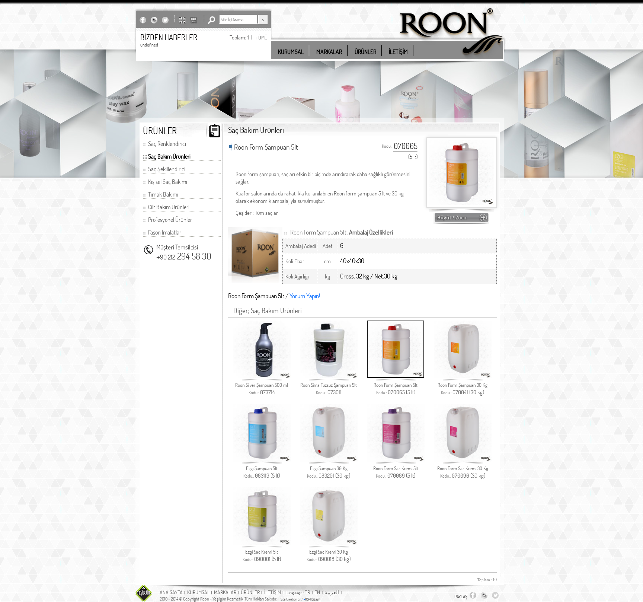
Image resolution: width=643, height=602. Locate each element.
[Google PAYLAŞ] (154, 20)
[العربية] (193, 20)
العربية (331, 592)
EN (317, 592)
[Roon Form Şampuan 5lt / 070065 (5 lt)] (461, 220)
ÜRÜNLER (250, 592)
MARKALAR (225, 592)
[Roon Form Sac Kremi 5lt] (396, 459)
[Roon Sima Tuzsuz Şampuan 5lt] (329, 376)
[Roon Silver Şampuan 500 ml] (262, 376)
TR (307, 592)
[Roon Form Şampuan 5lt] (395, 375)
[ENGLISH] (182, 20)
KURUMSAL (198, 592)
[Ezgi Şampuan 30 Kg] (329, 459)
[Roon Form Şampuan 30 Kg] (463, 376)
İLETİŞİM (272, 592)
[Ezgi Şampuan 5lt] (262, 459)
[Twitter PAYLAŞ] (165, 20)
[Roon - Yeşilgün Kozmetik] (451, 59)
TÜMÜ (262, 37)
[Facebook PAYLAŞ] (142, 20)
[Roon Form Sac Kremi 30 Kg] (463, 459)
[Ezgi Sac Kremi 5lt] (262, 543)
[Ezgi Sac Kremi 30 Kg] (329, 543)
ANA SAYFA (171, 592)
